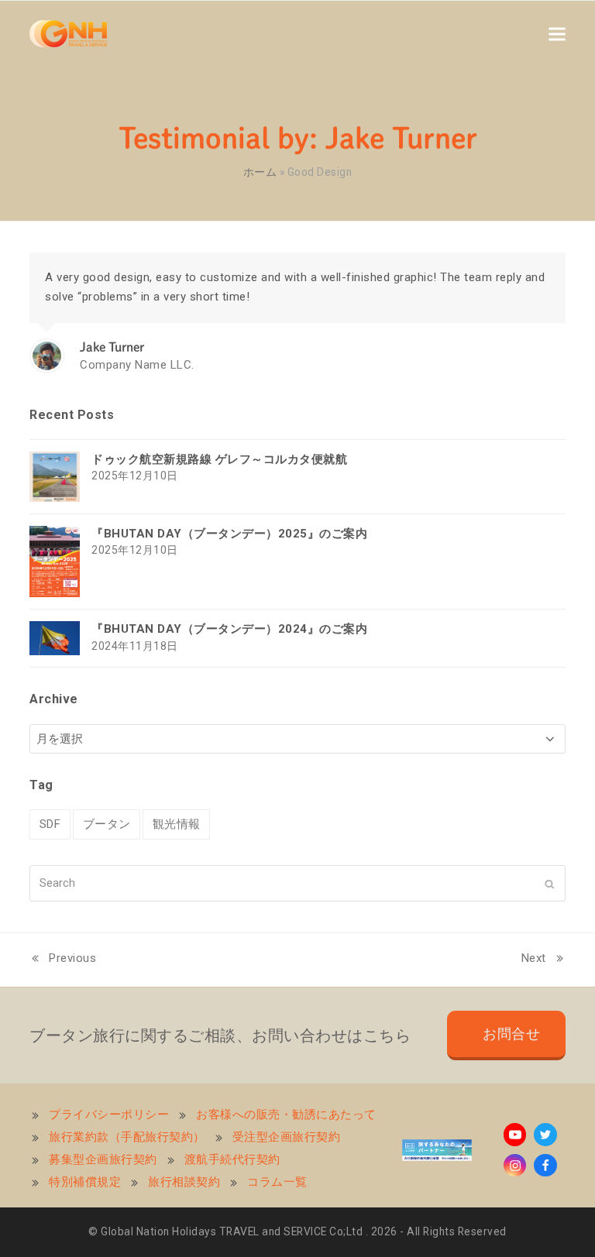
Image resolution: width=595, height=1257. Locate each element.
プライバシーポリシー (109, 1114)
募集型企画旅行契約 (103, 1159)
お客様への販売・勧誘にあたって (286, 1114)
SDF (50, 824)
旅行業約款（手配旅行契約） (127, 1137)
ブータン (107, 824)
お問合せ (511, 1033)
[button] (557, 33)
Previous (62, 960)
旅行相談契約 (184, 1182)
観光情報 (177, 824)
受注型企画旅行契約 (286, 1137)
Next (535, 960)
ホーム (260, 172)
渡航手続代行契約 (232, 1159)
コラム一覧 (277, 1182)
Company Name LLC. (137, 365)
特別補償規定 (85, 1182)
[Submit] (550, 883)
